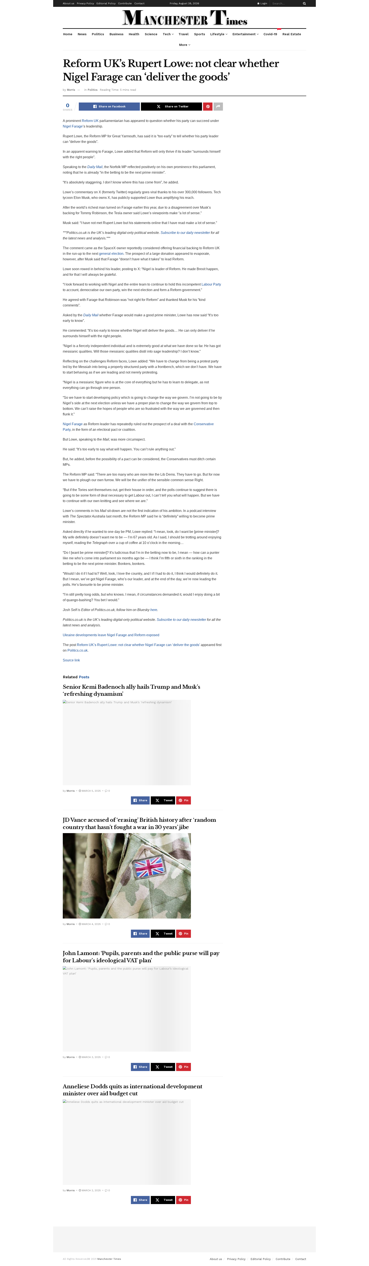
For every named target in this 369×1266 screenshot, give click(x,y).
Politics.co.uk (77, 650)
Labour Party (211, 284)
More (183, 45)
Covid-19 (270, 32)
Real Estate (292, 34)
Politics (98, 34)
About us (68, 3)
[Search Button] (303, 3)
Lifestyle (217, 34)
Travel (184, 34)
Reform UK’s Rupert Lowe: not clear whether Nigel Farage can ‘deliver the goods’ (138, 645)
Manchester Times (109, 1258)
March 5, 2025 (91, 790)
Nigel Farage (73, 126)
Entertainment (244, 34)
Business (116, 34)
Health (134, 34)
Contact (139, 3)
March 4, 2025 (91, 924)
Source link (71, 660)
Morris (71, 89)
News (82, 34)
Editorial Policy (106, 3)
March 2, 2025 (91, 1190)
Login (263, 3)
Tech (167, 34)
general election (111, 253)
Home (67, 34)
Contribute (125, 3)
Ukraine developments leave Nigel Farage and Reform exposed (111, 635)
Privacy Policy (85, 3)
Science (151, 34)
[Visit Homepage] (184, 17)
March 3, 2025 (91, 1057)
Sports (199, 34)
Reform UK (90, 121)
